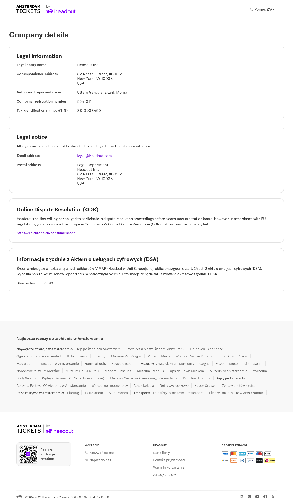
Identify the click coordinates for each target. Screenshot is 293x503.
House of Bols (95, 363)
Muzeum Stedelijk (150, 370)
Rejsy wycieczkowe (174, 385)
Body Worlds (26, 378)
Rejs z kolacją (143, 385)
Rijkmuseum (253, 363)
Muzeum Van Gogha (126, 356)
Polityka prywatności (169, 460)
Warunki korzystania (168, 467)
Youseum (260, 370)
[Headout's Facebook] (265, 496)
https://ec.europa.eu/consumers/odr (46, 232)
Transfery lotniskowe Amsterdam (178, 392)
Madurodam (25, 363)
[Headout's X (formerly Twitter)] (273, 496)
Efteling (99, 356)
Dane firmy (161, 452)
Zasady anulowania (167, 474)
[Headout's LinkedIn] (241, 496)
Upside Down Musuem (187, 370)
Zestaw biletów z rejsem (240, 385)
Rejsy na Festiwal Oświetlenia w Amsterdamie (51, 385)
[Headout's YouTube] (257, 496)
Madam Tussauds (118, 370)
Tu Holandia (93, 392)
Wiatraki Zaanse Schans (194, 356)
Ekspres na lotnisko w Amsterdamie (236, 392)
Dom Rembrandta (197, 378)
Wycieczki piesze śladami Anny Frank (156, 349)
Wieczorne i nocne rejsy (110, 385)
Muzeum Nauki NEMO (82, 370)
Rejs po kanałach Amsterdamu (99, 349)
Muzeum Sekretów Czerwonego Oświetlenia (143, 378)
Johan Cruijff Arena (233, 356)
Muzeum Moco (158, 356)
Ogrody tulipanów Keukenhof (38, 356)
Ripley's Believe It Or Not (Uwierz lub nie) (73, 378)
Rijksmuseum (77, 356)
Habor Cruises (205, 385)
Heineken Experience (206, 349)
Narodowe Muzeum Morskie (38, 370)
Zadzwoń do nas (102, 452)
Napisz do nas (100, 460)
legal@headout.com (94, 155)
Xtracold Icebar (123, 363)
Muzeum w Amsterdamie (60, 363)
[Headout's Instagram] (249, 496)
